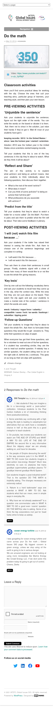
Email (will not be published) (18, 633)
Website (31, 636)
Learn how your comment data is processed (25, 648)
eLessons (22, 41)
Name (33, 622)
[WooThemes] (39, 695)
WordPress (18, 695)
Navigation (25, 29)
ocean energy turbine (24, 530)
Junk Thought (11, 369)
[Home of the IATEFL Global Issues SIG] (26, 21)
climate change (14, 363)
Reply (10, 521)
